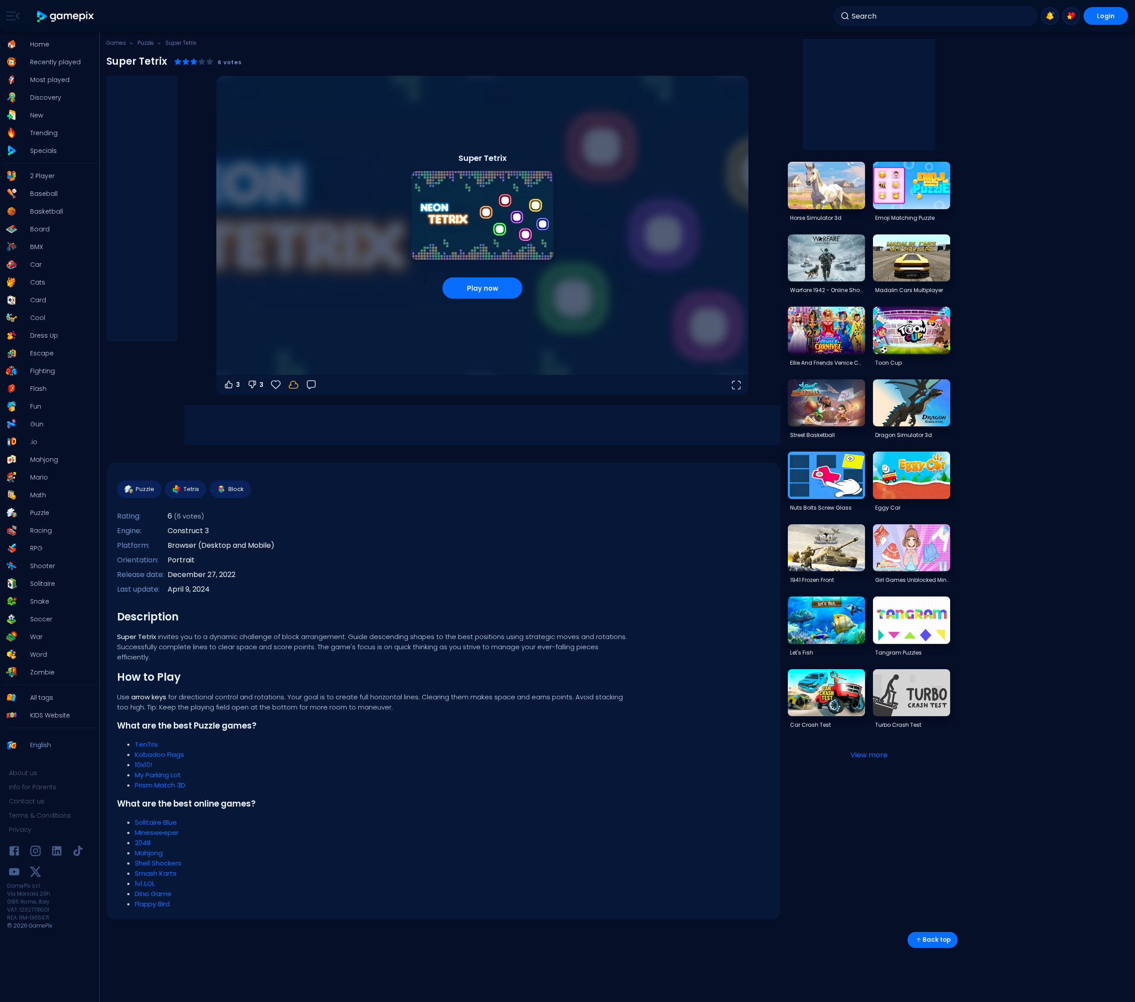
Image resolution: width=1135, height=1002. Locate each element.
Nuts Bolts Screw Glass (821, 507)
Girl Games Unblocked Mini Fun (912, 580)
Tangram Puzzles (898, 652)
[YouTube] (14, 873)
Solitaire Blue (156, 822)
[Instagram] (35, 852)
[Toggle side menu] (11, 16)
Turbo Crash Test (898, 725)
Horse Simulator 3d (815, 218)
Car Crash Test (810, 725)
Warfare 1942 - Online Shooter (827, 290)
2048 (143, 842)
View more (869, 755)
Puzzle (145, 43)
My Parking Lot (158, 775)
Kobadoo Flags (159, 754)
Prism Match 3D (160, 785)
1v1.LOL (145, 883)
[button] (47, 44)
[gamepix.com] (65, 16)
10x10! (143, 764)
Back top (937, 940)
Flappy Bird (152, 903)
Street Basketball (812, 435)
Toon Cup (888, 362)
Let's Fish (801, 652)
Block (236, 489)
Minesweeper (157, 832)
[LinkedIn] (57, 852)
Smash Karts (155, 873)
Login (1106, 16)
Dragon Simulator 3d (903, 435)
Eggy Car (887, 507)
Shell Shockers (158, 863)
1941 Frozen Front (812, 580)
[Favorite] (1071, 16)
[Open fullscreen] (736, 384)
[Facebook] (14, 852)
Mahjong (149, 853)
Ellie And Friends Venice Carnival (827, 362)
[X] (35, 873)
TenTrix (146, 744)
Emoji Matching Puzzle (905, 218)
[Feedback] (311, 384)
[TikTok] (78, 852)
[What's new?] (1050, 16)
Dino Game (153, 893)
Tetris (191, 489)
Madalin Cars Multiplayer (909, 290)
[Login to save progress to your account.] (293, 384)
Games (116, 43)
